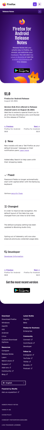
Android (5, 333)
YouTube (26, 358)
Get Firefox (35, 4)
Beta (25, 323)
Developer (27, 346)
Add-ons (5, 368)
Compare (5, 351)
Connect (26, 340)
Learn (4, 357)
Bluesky (26, 365)
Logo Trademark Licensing (11, 425)
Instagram (27, 355)
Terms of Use (6, 409)
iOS (3, 329)
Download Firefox (9, 319)
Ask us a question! (9, 392)
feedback (15, 55)
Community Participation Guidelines (14, 420)
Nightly (26, 319)
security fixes (17, 193)
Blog (3, 374)
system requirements (21, 59)
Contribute (27, 343)
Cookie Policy (7, 415)
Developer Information (13, 256)
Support (5, 364)
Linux (4, 336)
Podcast (26, 368)
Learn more (24, 150)
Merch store (7, 361)
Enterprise (27, 331)
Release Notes (7, 354)
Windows (6, 323)
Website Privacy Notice (10, 404)
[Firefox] (9, 4)
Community (6, 371)
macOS (4, 326)
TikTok (26, 362)
